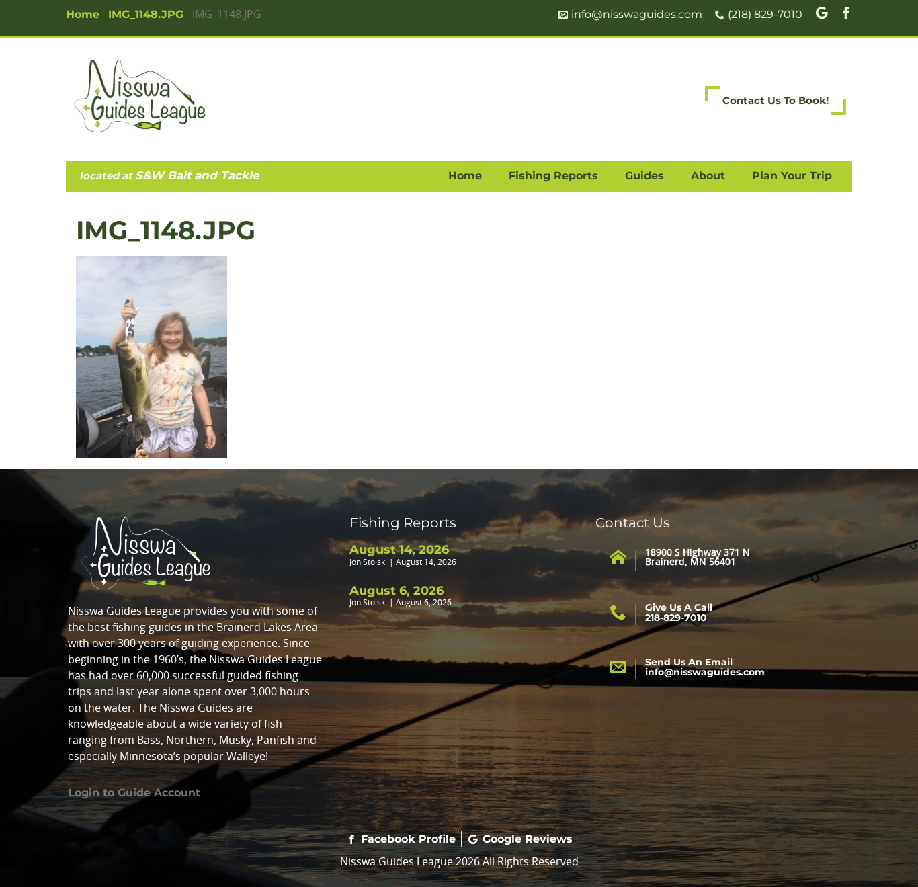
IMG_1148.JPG (145, 14)
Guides (644, 175)
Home (82, 14)
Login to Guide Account (134, 792)
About (708, 175)
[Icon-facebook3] (846, 13)
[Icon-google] (822, 13)
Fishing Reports (553, 175)
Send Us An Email (705, 667)
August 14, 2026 (399, 549)
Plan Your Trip (792, 175)
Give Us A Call (678, 612)
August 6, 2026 (396, 590)
